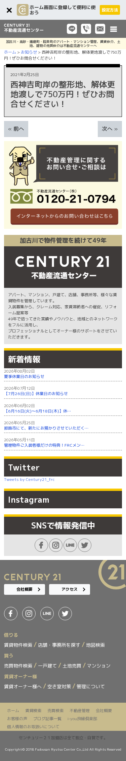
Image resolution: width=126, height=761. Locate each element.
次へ (107, 128)
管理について (91, 686)
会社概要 (24, 589)
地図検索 (95, 645)
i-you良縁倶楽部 (82, 718)
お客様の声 (17, 718)
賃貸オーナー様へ (23, 686)
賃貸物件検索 (19, 645)
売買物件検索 (19, 665)
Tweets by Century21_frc (29, 479)
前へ (18, 128)
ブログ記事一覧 (47, 718)
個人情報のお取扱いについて (33, 727)
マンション (99, 665)
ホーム (13, 710)
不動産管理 (80, 710)
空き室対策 (59, 686)
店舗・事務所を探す (60, 645)
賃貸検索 (33, 710)
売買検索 (55, 710)
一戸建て (48, 665)
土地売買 (72, 665)
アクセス (69, 589)
